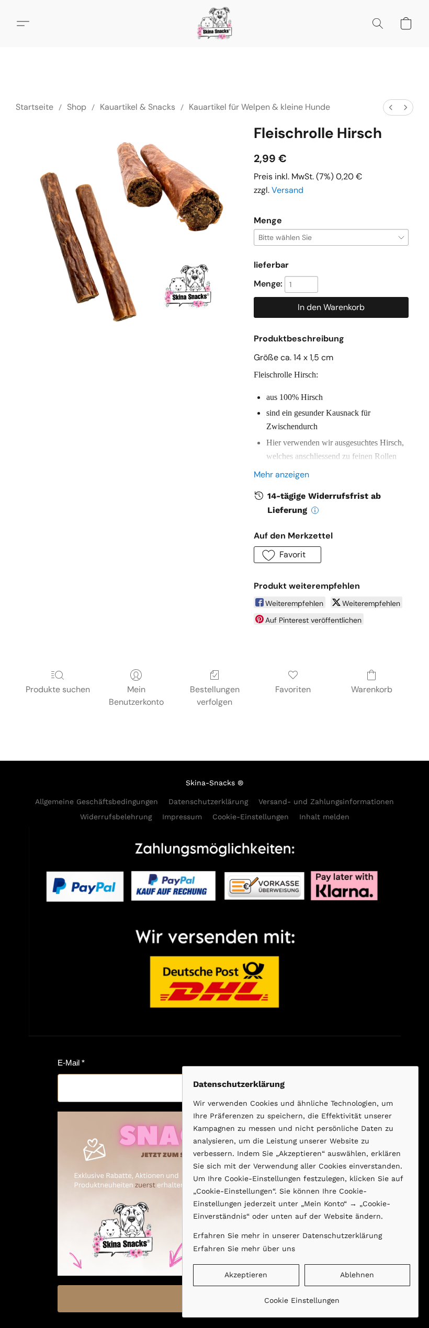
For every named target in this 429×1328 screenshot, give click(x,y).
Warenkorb (371, 689)
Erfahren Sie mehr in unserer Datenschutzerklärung (287, 1235)
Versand (287, 190)
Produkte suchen (58, 689)
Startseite (34, 106)
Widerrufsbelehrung (116, 816)
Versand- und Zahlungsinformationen (326, 801)
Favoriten (293, 689)
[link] (301, 1296)
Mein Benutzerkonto (136, 695)
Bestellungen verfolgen (215, 695)
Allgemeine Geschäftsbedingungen (96, 801)
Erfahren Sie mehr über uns (244, 1248)
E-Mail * (71, 1062)
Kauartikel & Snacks (137, 106)
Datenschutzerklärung (208, 801)
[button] (214, 23)
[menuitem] (390, 107)
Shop (76, 106)
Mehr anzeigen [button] (281, 474)
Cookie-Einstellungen (250, 816)
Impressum (182, 816)
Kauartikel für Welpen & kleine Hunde (259, 106)
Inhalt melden (324, 816)
